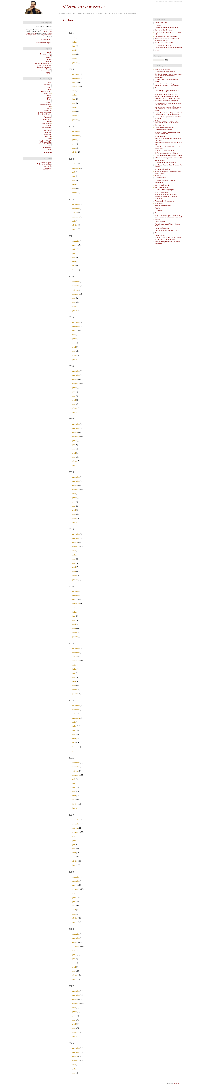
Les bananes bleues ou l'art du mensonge (168, 47)
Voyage (48, 73)
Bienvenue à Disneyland (163, 206)
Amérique (47, 84)
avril (74, 50)
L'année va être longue (162, 228)
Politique (48, 58)
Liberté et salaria (160, 222)
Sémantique (159, 198)
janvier (74, 62)
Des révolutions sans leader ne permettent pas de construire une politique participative (168, 75)
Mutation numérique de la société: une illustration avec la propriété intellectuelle (168, 97)
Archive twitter (46, 86)
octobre (75, 82)
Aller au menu (168, 1)
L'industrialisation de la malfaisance (166, 27)
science (48, 129)
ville (49, 146)
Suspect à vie (159, 175)
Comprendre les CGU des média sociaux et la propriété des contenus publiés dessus (168, 108)
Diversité (157, 219)
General (48, 52)
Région (48, 125)
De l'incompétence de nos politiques (166, 153)
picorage (48, 121)
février (74, 58)
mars (74, 54)
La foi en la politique (161, 192)
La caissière (159, 210)
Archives (47, 169)
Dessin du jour (46, 91)
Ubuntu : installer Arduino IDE (164, 43)
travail (49, 138)
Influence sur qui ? (161, 235)
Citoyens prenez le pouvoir (84, 6)
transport (48, 136)
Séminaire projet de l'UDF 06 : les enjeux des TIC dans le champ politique (168, 238)
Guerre (48, 103)
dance (49, 90)
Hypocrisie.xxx (159, 203)
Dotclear (176, 1083)
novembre (76, 78)
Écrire (49, 99)
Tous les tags (48, 153)
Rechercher (158, 56)
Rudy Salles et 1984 (161, 187)
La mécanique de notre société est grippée (168, 155)
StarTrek (48, 133)
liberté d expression (44, 112)
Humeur (48, 60)
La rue (157, 50)
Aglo (49, 82)
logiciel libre (47, 116)
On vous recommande (43, 65)
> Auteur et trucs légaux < (44, 43)
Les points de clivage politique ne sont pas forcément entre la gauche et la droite (168, 113)
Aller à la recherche (177, 1)
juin (73, 46)
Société (48, 61)
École (49, 97)
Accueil (47, 166)
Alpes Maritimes (47, 35)
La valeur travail (160, 136)
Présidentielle (46, 123)
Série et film (47, 131)
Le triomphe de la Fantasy (163, 45)
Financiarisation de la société (164, 127)
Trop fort (157, 208)
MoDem (48, 69)
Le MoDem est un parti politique (165, 180)
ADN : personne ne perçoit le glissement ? (168, 158)
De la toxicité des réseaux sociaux (166, 88)
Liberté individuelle (44, 114)
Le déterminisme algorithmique (165, 72)
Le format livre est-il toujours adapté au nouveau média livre (167, 133)
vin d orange (47, 148)
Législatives (47, 110)
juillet (74, 42)
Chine (49, 88)
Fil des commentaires (44, 164)
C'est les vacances (161, 23)
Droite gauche (159, 125)
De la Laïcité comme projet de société (167, 94)
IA (50, 106)
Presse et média (45, 54)
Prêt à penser (159, 233)
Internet (48, 56)
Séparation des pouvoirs (162, 213)
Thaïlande (47, 134)
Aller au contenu (160, 1)
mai (73, 103)
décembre (76, 74)
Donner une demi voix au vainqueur (166, 101)
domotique (47, 93)
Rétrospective (46, 127)
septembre (76, 86)
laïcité (49, 108)
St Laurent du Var (45, 71)
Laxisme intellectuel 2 (162, 185)
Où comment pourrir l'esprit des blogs (167, 230)
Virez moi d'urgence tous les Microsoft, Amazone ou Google (167, 39)
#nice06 (33, 35)
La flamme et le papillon (162, 169)
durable (48, 95)
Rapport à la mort (160, 160)
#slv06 (34, 33)
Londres (48, 118)
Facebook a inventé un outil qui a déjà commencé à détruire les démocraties (167, 84)
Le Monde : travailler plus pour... (165, 190)
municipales (47, 119)
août (74, 37)
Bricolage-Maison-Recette (42, 63)
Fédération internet (161, 178)
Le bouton (158, 25)
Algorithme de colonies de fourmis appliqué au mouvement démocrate (166, 195)
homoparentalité (45, 105)
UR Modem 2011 (45, 142)
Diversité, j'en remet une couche (165, 151)
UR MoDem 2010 (45, 140)
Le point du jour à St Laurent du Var (166, 162)
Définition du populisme (162, 69)
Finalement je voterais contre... (164, 201)
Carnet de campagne (44, 67)
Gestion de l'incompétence (163, 130)
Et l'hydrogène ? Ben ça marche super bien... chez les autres (167, 91)
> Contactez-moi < (46, 39)
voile (49, 149)
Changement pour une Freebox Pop (166, 36)
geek (49, 101)
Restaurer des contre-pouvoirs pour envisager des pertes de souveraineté (167, 122)
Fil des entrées (46, 162)
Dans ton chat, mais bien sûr (164, 30)
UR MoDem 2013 (45, 144)
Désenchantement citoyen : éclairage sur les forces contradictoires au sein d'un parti (168, 216)
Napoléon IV (159, 182)
